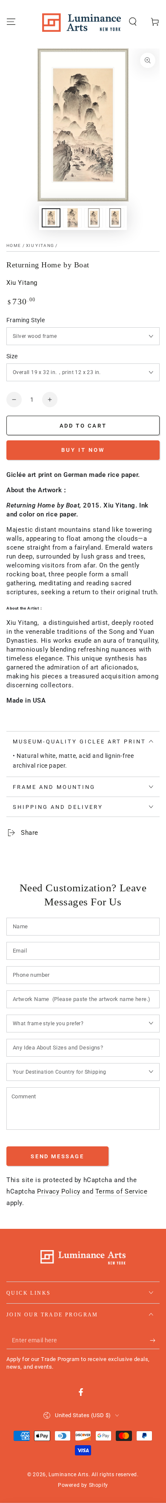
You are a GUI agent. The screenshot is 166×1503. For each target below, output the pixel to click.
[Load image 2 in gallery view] (72, 217)
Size (12, 356)
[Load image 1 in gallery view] (51, 217)
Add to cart (83, 426)
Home (13, 245)
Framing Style (25, 320)
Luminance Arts (68, 1474)
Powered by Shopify (83, 1485)
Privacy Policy (58, 1191)
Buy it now (83, 450)
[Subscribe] (155, 1340)
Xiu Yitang (40, 245)
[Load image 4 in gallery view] (115, 217)
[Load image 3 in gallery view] (93, 217)
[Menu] (11, 21)
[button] (133, 21)
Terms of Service (121, 1191)
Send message (57, 1156)
